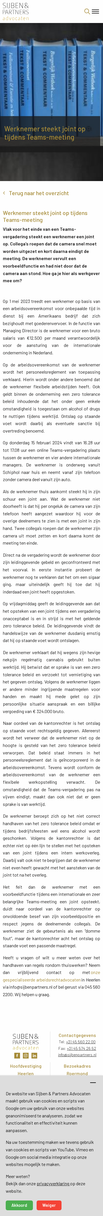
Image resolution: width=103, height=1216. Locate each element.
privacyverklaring (53, 1183)
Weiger (49, 1205)
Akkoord (19, 1205)
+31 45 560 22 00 (81, 1041)
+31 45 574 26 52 (81, 1048)
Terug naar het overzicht (39, 193)
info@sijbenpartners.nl (77, 1054)
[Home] (40, 11)
